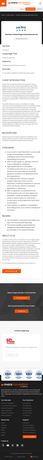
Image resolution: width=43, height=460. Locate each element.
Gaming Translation (7, 403)
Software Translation (7, 413)
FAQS (2, 430)
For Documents (27, 413)
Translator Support (28, 428)
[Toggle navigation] (40, 3)
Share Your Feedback (29, 432)
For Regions (26, 415)
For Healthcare (27, 408)
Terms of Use (8, 457)
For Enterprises (27, 406)
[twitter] (12, 445)
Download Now (10, 271)
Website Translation (7, 408)
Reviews (3, 428)
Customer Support (28, 425)
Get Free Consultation (29, 430)
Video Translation (6, 410)
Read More (11, 355)
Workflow (4, 425)
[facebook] (3, 445)
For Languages (27, 410)
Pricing (3, 432)
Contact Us (21, 311)
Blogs (3, 435)
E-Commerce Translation (9, 406)
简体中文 (36, 457)
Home (3, 15)
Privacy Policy (21, 457)
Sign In (22, 9)
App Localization (6, 415)
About (3, 423)
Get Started (30, 9)
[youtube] (8, 445)
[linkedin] (17, 445)
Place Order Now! (21, 298)
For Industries (27, 403)
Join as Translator (29, 437)
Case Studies (10, 15)
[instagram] (22, 445)
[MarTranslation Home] (3, 3)
